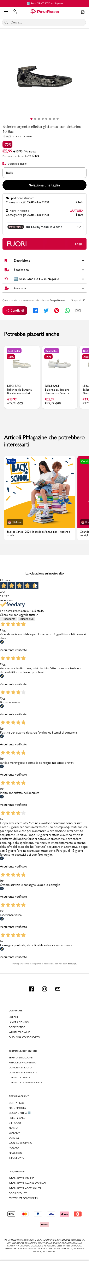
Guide (11, 461)
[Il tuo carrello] (83, 12)
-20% (48, 357)
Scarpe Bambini (57, 300)
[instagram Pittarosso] (44, 988)
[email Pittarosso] (58, 988)
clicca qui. (72, 963)
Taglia (9, 172)
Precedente (8, 618)
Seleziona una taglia (44, 185)
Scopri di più (78, 300)
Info (37, 156)
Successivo (26, 618)
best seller (14, 351)
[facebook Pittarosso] (31, 988)
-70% (7, 144)
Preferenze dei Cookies (23, 1198)
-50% (11, 357)
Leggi (78, 243)
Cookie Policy (18, 1193)
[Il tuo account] (15, 11)
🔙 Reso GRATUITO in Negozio (44, 3)
